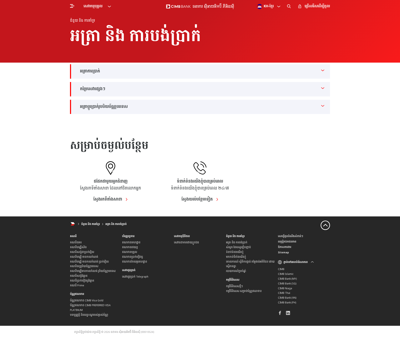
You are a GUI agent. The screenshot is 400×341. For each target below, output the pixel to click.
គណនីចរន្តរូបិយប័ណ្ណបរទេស (84, 266)
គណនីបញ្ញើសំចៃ (78, 247)
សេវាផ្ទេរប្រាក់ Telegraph (135, 276)
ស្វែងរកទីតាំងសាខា (108, 199)
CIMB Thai (284, 293)
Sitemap (283, 252)
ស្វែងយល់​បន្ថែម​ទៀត (197, 199)
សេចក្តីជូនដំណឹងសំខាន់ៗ (290, 236)
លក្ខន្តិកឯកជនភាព (287, 241)
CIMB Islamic (286, 274)
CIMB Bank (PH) (287, 302)
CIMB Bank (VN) (287, 298)
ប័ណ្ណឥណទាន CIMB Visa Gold (86, 300)
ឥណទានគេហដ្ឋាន (131, 242)
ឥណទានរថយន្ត (130, 247)
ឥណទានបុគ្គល (129, 252)
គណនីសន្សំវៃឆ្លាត (79, 276)
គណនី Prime (77, 285)
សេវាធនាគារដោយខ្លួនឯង (186, 242)
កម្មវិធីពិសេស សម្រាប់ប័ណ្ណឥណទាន (244, 291)
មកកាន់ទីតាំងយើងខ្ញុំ (236, 257)
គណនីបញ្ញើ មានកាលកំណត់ (84, 257)
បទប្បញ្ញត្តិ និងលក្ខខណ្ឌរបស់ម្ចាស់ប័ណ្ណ (89, 315)
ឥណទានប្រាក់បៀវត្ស (132, 257)
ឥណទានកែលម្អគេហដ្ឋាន (134, 261)
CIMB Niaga (285, 288)
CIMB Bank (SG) (287, 283)
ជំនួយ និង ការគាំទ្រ (90, 224)
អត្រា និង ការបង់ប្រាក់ (116, 224)
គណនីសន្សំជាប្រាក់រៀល (82, 252)
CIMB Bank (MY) (287, 279)
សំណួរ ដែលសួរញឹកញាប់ (238, 247)
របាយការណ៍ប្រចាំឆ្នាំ (236, 271)
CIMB (281, 269)
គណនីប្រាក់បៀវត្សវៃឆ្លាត (82, 280)
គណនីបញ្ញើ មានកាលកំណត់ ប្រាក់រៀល (89, 261)
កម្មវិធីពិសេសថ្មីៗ (234, 286)
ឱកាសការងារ (284, 247)
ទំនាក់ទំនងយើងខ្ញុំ (235, 252)
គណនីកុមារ (76, 242)
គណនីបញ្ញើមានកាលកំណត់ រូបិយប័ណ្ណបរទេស (93, 271)
